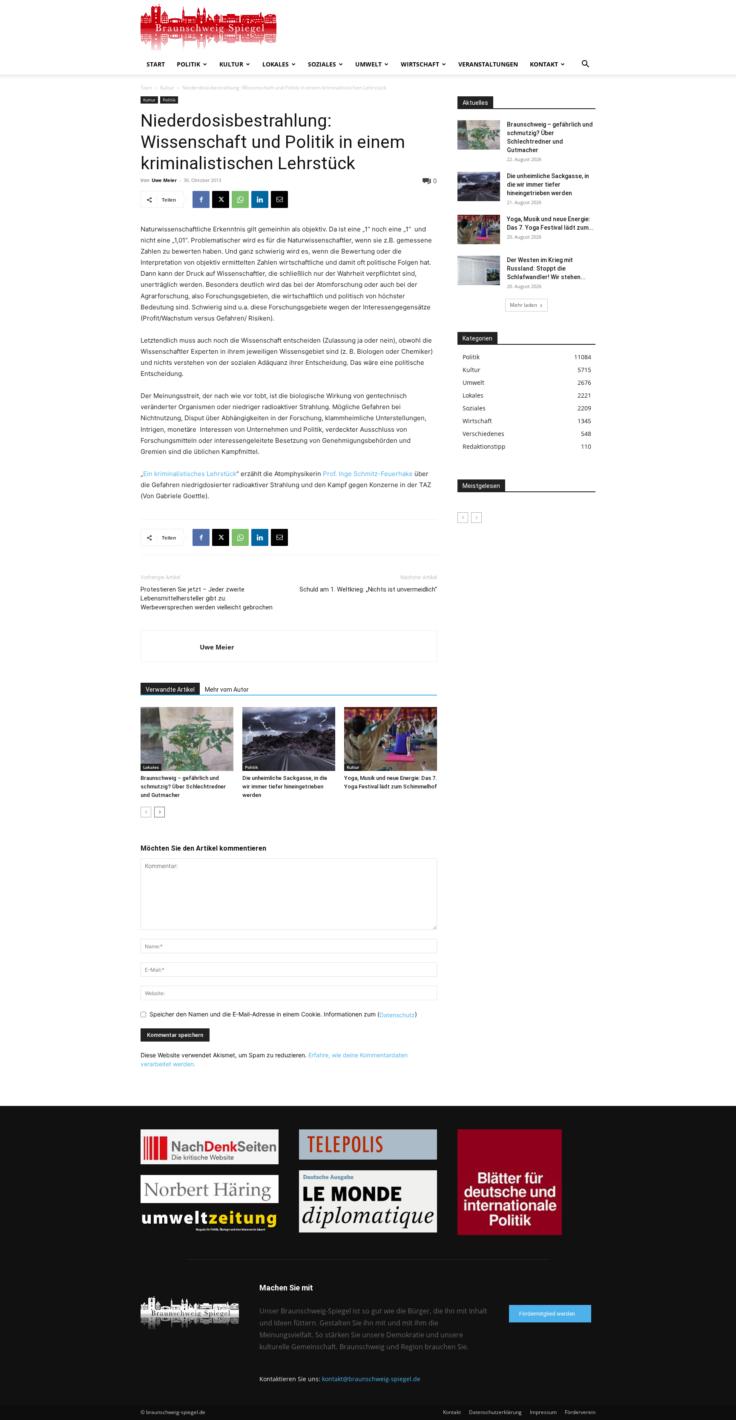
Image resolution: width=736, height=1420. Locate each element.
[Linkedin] (259, 199)
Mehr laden (523, 305)
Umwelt (368, 64)
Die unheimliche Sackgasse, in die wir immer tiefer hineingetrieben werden (284, 786)
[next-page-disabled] (476, 517)
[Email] (279, 199)
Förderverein (580, 1412)
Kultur (231, 64)
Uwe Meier (164, 180)
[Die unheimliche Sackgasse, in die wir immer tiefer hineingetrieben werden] (288, 739)
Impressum (543, 1412)
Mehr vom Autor (227, 689)
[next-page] (159, 812)
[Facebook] (201, 199)
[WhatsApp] (240, 199)
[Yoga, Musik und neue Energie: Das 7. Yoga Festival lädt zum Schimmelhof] (390, 739)
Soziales (322, 64)
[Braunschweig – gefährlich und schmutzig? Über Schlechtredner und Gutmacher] (187, 739)
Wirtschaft (420, 64)
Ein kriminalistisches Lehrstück (189, 474)
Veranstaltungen (488, 64)
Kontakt (544, 64)
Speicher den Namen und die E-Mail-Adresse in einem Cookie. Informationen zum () (283, 1014)
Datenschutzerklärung (495, 1412)
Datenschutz (397, 1015)
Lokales (275, 64)
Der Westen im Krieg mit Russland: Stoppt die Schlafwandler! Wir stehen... (546, 268)
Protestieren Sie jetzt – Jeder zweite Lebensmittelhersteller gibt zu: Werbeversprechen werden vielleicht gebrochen (207, 598)
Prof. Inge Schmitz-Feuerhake (367, 474)
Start (156, 64)
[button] (585, 65)
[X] (220, 199)
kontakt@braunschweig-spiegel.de (371, 1379)
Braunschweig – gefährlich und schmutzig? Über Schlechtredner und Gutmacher (183, 786)
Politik (188, 64)
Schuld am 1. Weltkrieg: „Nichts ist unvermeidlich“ (368, 589)
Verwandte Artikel (170, 689)
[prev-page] (146, 812)
